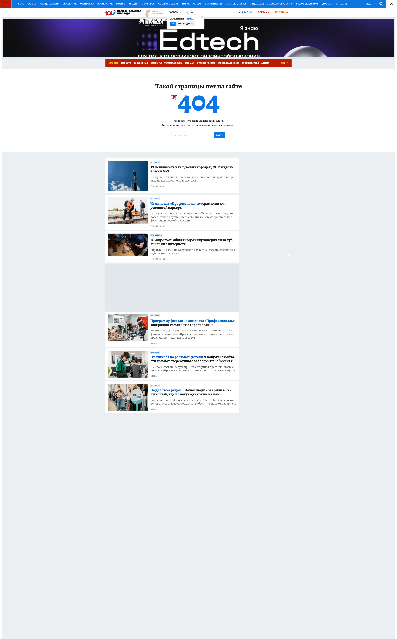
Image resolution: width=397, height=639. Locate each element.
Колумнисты (213, 3)
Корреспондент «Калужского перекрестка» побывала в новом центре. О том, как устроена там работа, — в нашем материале (193, 401)
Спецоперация (50, 3)
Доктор (327, 3)
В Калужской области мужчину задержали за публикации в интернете (192, 242)
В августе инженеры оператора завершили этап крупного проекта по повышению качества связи (193, 178)
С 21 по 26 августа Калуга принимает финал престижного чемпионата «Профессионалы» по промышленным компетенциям (192, 368)
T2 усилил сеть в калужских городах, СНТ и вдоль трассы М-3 (191, 169)
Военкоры (156, 63)
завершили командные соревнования (192, 323)
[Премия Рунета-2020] (152, 12)
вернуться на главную (221, 125)
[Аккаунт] (391, 4)
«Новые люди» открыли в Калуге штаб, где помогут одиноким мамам (190, 392)
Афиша (265, 63)
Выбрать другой (185, 24)
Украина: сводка (173, 63)
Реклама (263, 12)
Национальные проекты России (271, 3)
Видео (32, 3)
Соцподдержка (168, 3)
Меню (5, 4)
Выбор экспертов (307, 3)
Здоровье (148, 3)
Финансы (342, 3)
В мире (120, 3)
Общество (87, 3)
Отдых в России (206, 63)
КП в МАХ (189, 63)
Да (173, 24)
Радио (248, 12)
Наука (186, 3)
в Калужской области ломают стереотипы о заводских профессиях (192, 359)
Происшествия (236, 3)
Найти (219, 135)
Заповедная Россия (228, 63)
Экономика (104, 3)
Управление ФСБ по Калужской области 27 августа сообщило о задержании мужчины (192, 251)
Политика (69, 3)
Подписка (281, 12)
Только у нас (141, 63)
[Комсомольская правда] (123, 12)
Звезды (133, 3)
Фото (21, 3)
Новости (126, 63)
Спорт (197, 3)
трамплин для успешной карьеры (187, 206)
